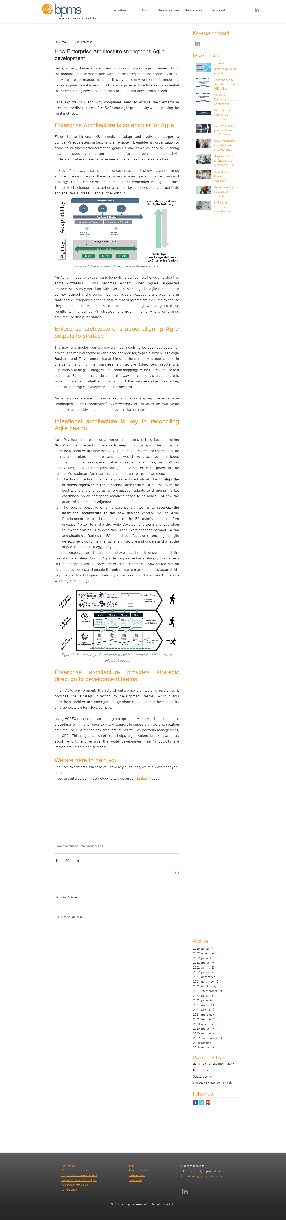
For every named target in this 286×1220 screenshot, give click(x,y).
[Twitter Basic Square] (201, 1102)
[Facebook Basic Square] (195, 1102)
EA (204, 1064)
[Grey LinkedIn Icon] (257, 10)
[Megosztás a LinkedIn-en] (77, 860)
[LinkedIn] (197, 43)
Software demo (202, 1077)
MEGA (230, 1064)
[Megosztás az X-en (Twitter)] (67, 860)
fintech (227, 1083)
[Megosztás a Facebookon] (57, 860)
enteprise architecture (207, 1083)
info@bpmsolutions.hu (206, 1176)
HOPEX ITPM (216, 1064)
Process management (206, 1070)
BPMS (196, 1064)
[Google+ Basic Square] (208, 1102)
